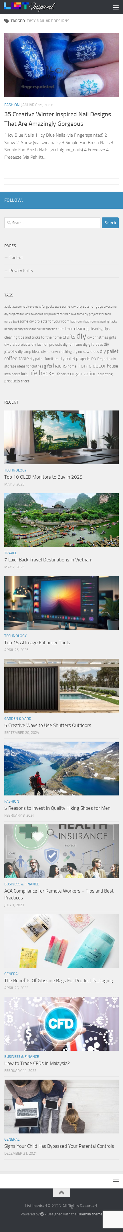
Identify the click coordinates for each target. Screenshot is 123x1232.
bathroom (77, 321)
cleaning (81, 328)
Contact (16, 257)
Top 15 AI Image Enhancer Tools (37, 642)
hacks (60, 365)
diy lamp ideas (29, 351)
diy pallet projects (74, 358)
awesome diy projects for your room (41, 321)
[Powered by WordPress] (42, 1214)
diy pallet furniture (44, 359)
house (112, 366)
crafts (69, 336)
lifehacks (62, 374)
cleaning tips (100, 329)
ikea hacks (12, 374)
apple (7, 307)
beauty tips (49, 329)
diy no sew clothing (56, 351)
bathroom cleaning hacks (100, 321)
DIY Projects (100, 359)
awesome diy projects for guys (79, 306)
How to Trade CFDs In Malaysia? (37, 1063)
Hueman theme (90, 1214)
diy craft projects (17, 344)
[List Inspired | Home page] (38, 7)
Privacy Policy (21, 270)
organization (83, 373)
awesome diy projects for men (50, 314)
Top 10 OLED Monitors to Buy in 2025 (43, 477)
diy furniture (72, 344)
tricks (25, 381)
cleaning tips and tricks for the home (33, 337)
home (72, 366)
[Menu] (116, 7)
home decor (92, 365)
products (12, 381)
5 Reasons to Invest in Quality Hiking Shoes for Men (57, 808)
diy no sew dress (86, 351)
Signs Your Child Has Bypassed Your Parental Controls (59, 1146)
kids (24, 373)
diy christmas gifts (101, 337)
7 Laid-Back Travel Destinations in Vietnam (48, 560)
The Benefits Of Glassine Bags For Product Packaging (58, 980)
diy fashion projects (46, 344)
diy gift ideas (93, 344)
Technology (15, 470)
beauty (8, 329)
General (11, 974)
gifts (48, 366)
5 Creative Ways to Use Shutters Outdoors (47, 725)
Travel (10, 553)
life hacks (42, 373)
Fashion (11, 105)
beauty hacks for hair (27, 329)
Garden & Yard (17, 718)
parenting (105, 374)
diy (81, 336)
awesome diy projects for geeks (33, 307)
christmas (65, 329)
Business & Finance (21, 884)
